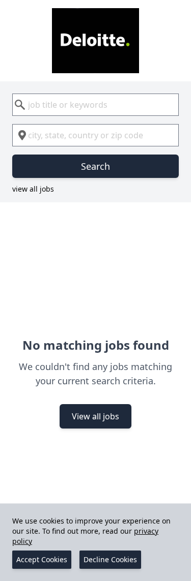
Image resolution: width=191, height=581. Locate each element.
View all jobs (95, 416)
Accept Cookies (41, 559)
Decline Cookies (110, 559)
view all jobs (33, 189)
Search (95, 166)
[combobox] (95, 105)
